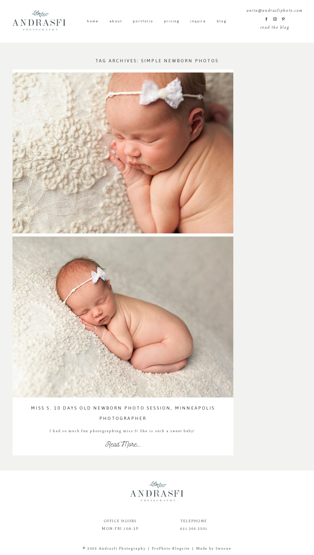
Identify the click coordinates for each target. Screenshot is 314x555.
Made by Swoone (214, 548)
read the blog (274, 27)
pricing (172, 21)
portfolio (143, 21)
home (93, 21)
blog (222, 21)
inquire (198, 21)
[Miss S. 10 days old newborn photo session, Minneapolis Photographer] (123, 234)
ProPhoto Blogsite (171, 548)
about (115, 21)
